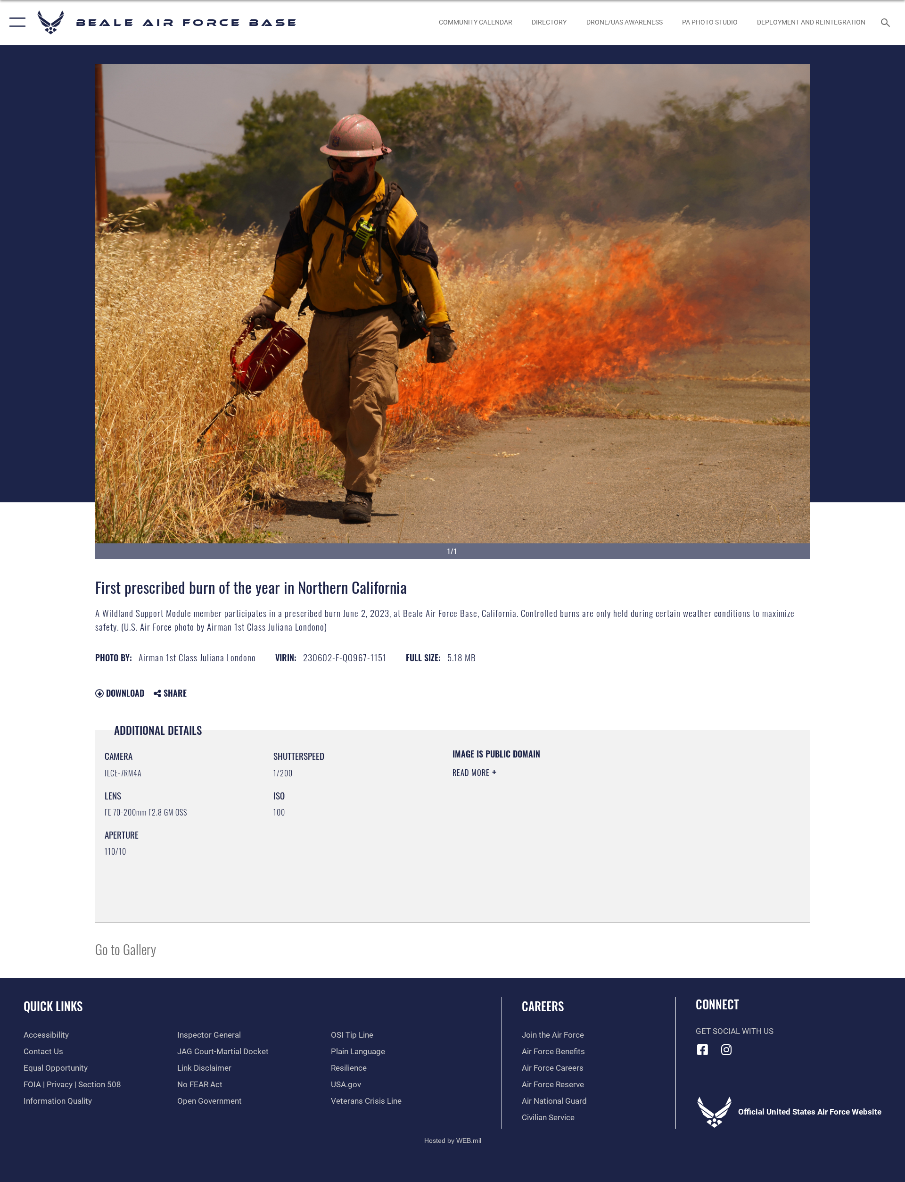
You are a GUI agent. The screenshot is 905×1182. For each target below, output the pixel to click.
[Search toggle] (886, 22)
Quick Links (53, 1006)
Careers (543, 1006)
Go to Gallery (125, 949)
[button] (15, 22)
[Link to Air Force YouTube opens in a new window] (750, 1047)
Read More (472, 772)
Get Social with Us (734, 1031)
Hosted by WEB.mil (452, 1140)
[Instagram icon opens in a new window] (726, 1049)
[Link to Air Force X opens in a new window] (774, 1047)
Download (124, 693)
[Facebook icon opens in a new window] (703, 1049)
